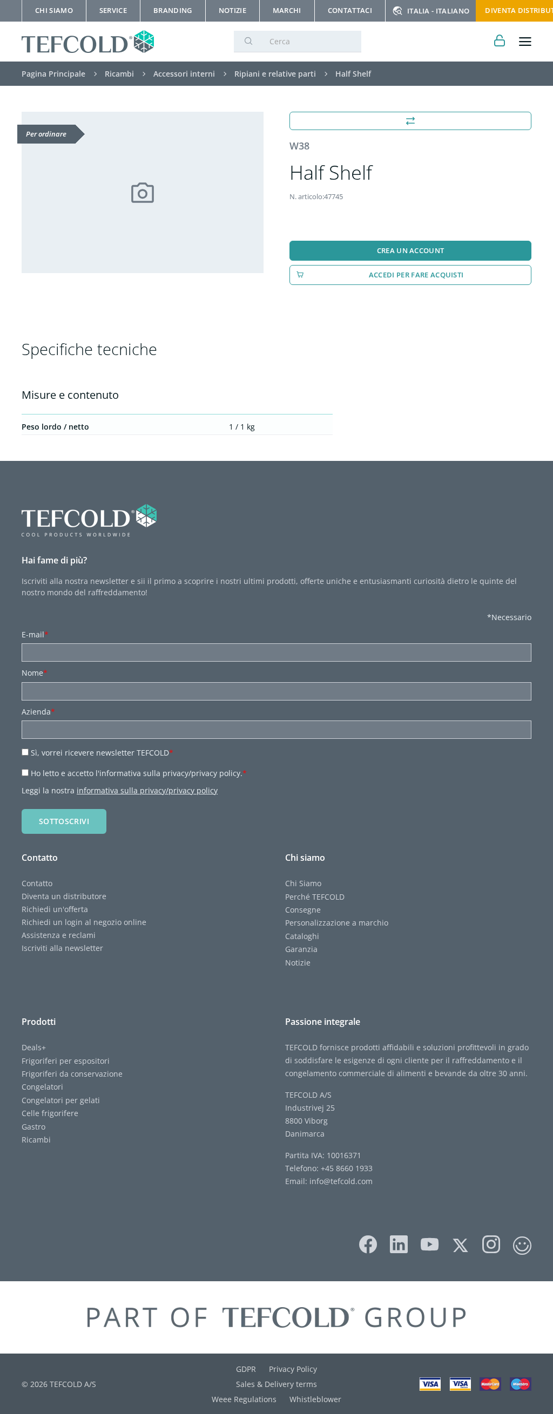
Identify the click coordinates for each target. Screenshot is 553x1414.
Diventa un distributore (64, 896)
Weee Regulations (244, 1399)
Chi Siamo (303, 883)
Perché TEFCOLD (315, 897)
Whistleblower (315, 1399)
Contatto (37, 883)
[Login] (500, 42)
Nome (35, 673)
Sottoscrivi (64, 821)
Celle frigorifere (50, 1113)
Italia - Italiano (438, 11)
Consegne (303, 910)
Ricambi (36, 1139)
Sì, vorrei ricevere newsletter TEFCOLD (102, 752)
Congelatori (42, 1087)
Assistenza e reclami (59, 935)
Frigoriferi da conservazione (72, 1074)
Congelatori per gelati (61, 1100)
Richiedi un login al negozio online (84, 922)
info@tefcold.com (341, 1181)
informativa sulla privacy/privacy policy (147, 790)
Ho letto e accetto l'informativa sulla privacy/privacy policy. (139, 773)
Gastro (33, 1126)
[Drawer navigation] (525, 42)
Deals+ (34, 1047)
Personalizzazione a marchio (336, 922)
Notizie (298, 962)
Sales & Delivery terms (276, 1384)
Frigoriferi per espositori (66, 1061)
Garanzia (301, 949)
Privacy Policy (293, 1369)
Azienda (38, 711)
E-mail (35, 634)
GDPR (246, 1369)
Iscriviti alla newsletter (62, 948)
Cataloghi (302, 936)
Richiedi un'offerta (55, 909)
